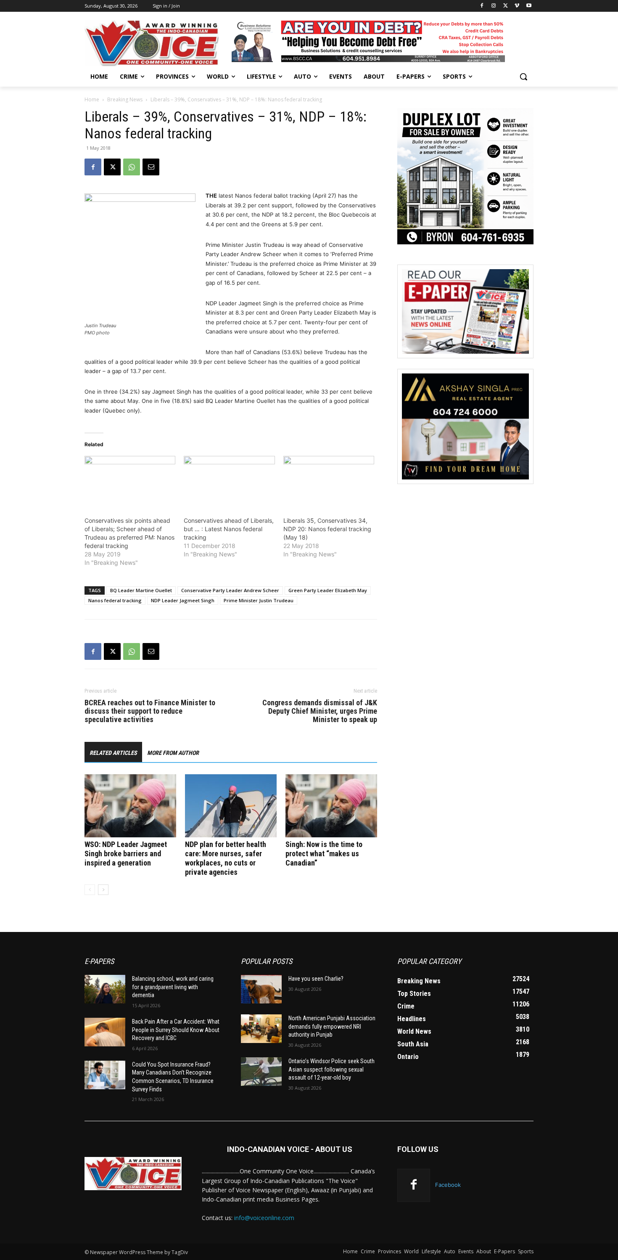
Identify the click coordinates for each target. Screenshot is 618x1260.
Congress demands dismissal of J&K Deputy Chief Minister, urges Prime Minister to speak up (319, 711)
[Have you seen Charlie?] (261, 989)
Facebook (448, 1184)
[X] (505, 6)
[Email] (151, 167)
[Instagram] (494, 6)
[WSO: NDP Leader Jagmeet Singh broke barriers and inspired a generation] (130, 805)
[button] (523, 76)
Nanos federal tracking (115, 600)
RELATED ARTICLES (113, 752)
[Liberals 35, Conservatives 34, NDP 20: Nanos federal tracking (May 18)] (328, 482)
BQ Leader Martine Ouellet (141, 590)
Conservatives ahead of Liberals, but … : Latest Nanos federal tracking (229, 529)
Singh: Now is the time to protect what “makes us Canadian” (323, 853)
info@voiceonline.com (264, 1218)
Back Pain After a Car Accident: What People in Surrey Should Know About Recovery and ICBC (175, 1029)
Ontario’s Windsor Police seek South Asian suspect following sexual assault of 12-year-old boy (331, 1069)
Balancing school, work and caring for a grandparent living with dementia (173, 986)
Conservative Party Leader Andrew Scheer (230, 590)
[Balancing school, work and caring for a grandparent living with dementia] (105, 989)
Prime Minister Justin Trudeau (258, 600)
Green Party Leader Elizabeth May (327, 590)
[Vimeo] (517, 6)
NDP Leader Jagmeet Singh (182, 600)
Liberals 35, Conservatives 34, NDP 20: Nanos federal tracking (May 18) (327, 529)
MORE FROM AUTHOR (173, 752)
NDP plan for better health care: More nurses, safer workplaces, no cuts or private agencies (225, 858)
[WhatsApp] (131, 167)
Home (92, 99)
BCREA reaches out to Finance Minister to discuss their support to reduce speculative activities (150, 711)
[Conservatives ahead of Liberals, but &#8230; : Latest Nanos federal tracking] (229, 482)
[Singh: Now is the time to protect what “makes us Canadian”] (331, 805)
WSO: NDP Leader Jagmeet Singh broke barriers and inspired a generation (126, 853)
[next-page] (103, 889)
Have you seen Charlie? (315, 978)
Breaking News (125, 99)
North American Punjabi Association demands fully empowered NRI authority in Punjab (331, 1026)
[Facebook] (482, 6)
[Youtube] (528, 6)
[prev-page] (90, 889)
